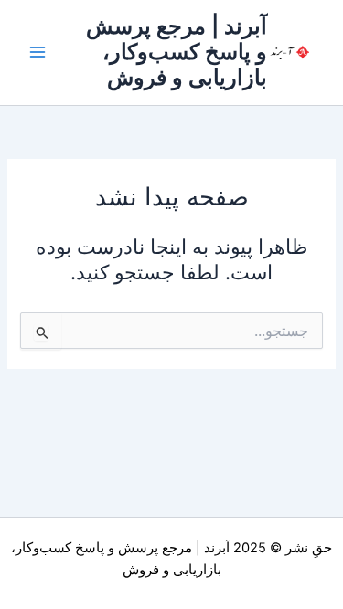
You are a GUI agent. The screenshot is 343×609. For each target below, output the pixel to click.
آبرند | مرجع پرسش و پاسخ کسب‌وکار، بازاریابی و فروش (176, 52)
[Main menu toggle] (37, 52)
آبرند (217, 548)
